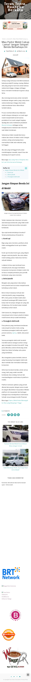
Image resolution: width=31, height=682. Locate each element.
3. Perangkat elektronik (13, 177)
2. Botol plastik (10, 174)
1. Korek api (9, 172)
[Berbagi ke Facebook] (8, 414)
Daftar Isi (6, 168)
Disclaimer (17, 679)
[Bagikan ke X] (11, 414)
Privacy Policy (24, 679)
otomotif (15, 55)
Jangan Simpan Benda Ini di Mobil (14, 170)
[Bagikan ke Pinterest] (15, 414)
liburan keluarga (7, 125)
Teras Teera (12, 679)
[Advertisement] (15, 542)
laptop (14, 333)
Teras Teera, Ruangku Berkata (15, 7)
